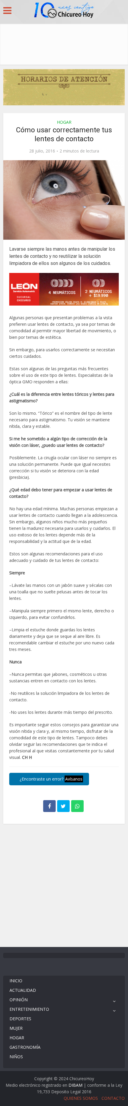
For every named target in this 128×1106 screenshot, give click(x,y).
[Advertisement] (64, 42)
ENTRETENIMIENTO (29, 1009)
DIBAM (75, 1085)
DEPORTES (20, 1018)
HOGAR (64, 122)
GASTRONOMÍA (25, 1047)
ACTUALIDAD (23, 990)
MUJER (16, 1028)
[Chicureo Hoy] (64, 11)
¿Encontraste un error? (50, 779)
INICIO (16, 980)
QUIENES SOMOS (81, 1098)
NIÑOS (16, 1056)
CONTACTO (113, 1098)
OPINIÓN (19, 999)
